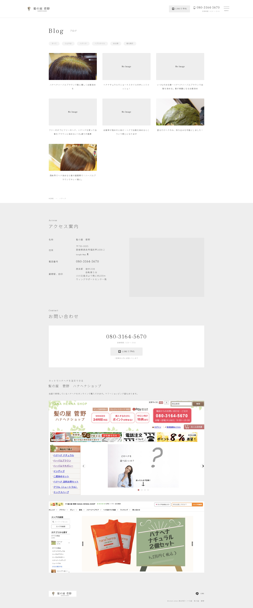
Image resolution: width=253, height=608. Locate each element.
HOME (51, 198)
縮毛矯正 (129, 44)
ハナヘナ (83, 44)
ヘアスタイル (100, 44)
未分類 (115, 44)
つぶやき (68, 44)
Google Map (81, 254)
